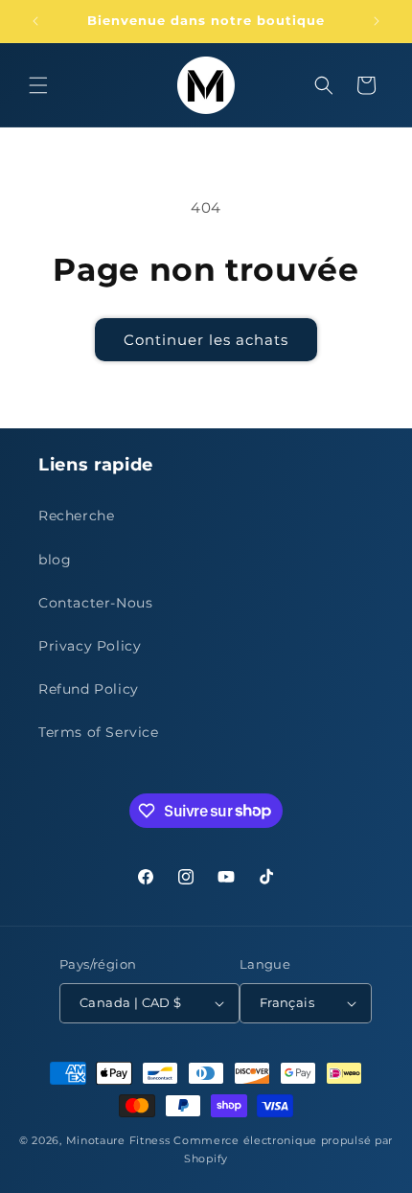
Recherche (76, 515)
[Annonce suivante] (376, 21)
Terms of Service (98, 732)
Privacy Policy (89, 645)
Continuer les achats (206, 340)
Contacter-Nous (95, 602)
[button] (38, 85)
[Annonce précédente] (35, 21)
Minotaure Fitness (118, 1140)
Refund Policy (88, 689)
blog (54, 559)
